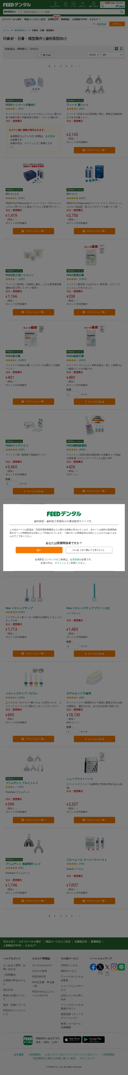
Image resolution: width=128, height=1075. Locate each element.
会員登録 (74, 559)
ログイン (59, 563)
